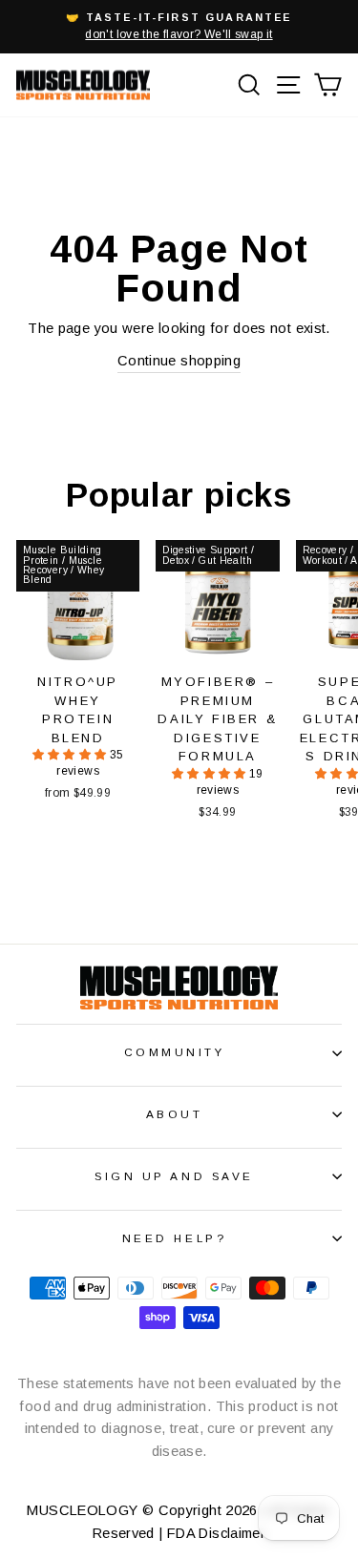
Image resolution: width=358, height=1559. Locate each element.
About (174, 1114)
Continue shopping (179, 360)
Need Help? (174, 1238)
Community (174, 1052)
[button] (71, 754)
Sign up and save (174, 1176)
